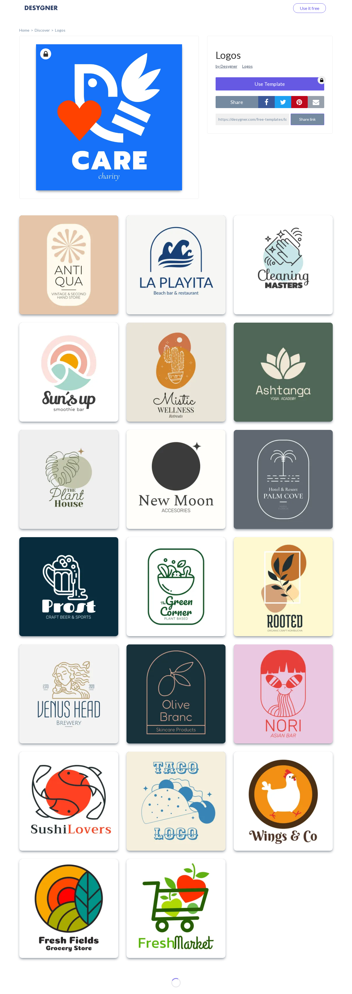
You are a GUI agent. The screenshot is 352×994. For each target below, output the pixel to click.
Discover (42, 30)
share (236, 102)
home (24, 30)
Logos (60, 30)
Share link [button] (307, 119)
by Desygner (226, 66)
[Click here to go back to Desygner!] (41, 11)
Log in (277, 8)
